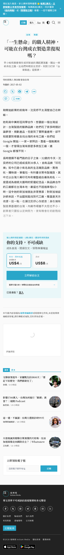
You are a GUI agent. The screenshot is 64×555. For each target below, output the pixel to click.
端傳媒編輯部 (26, 312)
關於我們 (7, 516)
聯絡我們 (18, 516)
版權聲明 (18, 520)
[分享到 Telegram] (26, 91)
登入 (21, 292)
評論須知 (10, 351)
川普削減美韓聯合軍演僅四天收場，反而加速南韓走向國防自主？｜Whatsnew (24, 439)
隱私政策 (36, 539)
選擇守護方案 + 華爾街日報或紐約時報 (24, 284)
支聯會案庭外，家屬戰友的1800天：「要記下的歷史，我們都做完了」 (24, 379)
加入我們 (30, 516)
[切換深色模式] (48, 22)
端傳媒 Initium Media (20, 539)
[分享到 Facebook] (19, 91)
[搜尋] (53, 22)
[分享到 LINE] (34, 91)
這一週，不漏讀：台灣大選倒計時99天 (23, 418)
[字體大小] (38, 22)
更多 (13, 370)
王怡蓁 (6, 445)
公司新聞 (30, 520)
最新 (6, 370)
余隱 (5, 384)
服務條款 (47, 539)
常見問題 (7, 520)
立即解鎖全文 (32, 275)
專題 (36, 34)
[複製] (5, 91)
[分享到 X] (12, 91)
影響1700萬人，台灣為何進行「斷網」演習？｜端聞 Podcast (24, 399)
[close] (60, 8)
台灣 (28, 34)
